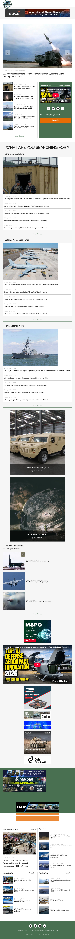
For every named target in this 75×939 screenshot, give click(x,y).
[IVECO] (37, 807)
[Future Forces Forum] (24, 780)
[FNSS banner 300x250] (37, 742)
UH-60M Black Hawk (56, 901)
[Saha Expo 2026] (24, 773)
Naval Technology (31, 600)
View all (31, 829)
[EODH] (37, 697)
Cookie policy (30, 934)
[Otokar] (37, 715)
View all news (19, 136)
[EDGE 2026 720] (37, 13)
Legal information (44, 934)
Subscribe (55, 120)
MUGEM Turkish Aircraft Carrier (59, 910)
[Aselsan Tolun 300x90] (37, 725)
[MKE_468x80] (24, 788)
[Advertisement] (37, 814)
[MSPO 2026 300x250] (37, 631)
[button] (71, 3)
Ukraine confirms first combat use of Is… (38, 562)
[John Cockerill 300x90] (37, 760)
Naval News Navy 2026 (21, 73)
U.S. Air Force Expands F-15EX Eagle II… (38, 582)
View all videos (63, 85)
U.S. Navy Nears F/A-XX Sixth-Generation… (39, 602)
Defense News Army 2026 (57, 834)
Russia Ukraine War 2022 (33, 560)
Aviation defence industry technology (36, 580)
